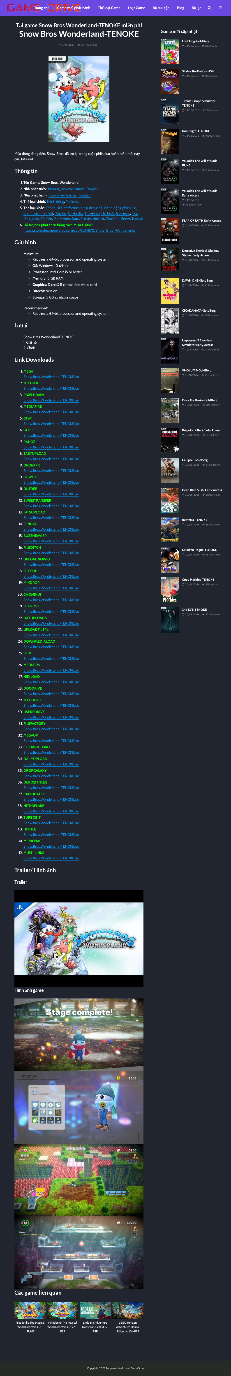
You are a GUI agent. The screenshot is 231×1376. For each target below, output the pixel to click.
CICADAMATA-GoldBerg (199, 310)
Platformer (62, 219)
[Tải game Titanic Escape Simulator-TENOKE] (170, 111)
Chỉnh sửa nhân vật (38, 213)
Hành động (55, 201)
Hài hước (108, 213)
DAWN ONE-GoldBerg (197, 280)
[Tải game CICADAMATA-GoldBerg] (170, 320)
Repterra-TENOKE (194, 520)
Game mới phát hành (73, 8)
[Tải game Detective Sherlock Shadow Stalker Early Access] (170, 261)
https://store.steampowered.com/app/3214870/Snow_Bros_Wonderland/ (79, 230)
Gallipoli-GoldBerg (195, 460)
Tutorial (137, 219)
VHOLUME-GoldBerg (196, 370)
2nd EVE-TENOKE (194, 610)
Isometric (123, 213)
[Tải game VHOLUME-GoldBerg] (170, 380)
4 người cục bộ (92, 208)
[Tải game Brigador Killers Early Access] (170, 440)
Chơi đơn (113, 219)
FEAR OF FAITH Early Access (201, 221)
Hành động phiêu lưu (120, 208)
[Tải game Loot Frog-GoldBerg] (170, 51)
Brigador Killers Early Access (201, 430)
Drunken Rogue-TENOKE (199, 550)
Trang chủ (41, 8)
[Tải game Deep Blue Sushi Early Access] (170, 500)
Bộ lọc (196, 8)
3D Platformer (68, 208)
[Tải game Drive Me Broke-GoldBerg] (170, 410)
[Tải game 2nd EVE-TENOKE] (170, 620)
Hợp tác (61, 213)
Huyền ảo (92, 213)
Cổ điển (46, 219)
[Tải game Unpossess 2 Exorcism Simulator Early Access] (170, 350)
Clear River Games (63, 195)
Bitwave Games (73, 189)
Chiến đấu (75, 213)
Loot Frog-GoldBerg (195, 41)
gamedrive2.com (119, 1368)
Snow (125, 219)
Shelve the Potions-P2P (198, 71)
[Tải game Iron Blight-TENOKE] (170, 141)
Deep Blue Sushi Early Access (202, 490)
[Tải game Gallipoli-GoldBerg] (170, 470)
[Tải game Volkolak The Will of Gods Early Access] (170, 201)
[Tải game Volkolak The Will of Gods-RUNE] (170, 171)
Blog (180, 8)
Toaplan (92, 189)
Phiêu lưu (72, 201)
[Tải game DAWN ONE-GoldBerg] (170, 291)
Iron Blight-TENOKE (196, 131)
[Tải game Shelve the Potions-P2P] (170, 81)
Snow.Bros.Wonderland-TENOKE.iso (51, 377)
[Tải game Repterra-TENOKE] (170, 530)
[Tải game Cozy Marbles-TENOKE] (170, 590)
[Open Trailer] (78, 938)
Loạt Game (136, 8)
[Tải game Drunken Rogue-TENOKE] (170, 560)
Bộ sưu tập (161, 8)
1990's (50, 208)
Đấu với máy (81, 219)
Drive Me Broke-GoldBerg (199, 400)
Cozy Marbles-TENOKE (198, 580)
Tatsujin (53, 189)
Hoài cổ (98, 219)
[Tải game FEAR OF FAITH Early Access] (170, 231)
